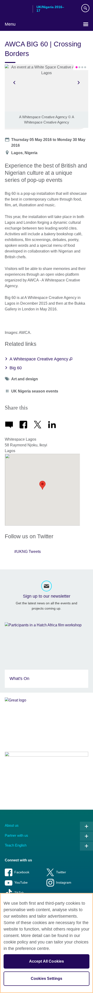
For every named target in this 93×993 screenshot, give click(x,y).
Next (79, 82)
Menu (10, 24)
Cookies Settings (46, 978)
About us (12, 825)
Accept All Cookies (46, 961)
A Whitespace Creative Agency (39, 359)
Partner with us (16, 835)
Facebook (21, 872)
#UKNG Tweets (27, 552)
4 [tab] (85, 67)
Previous (14, 82)
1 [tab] (77, 67)
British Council (17, 8)
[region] (46, 943)
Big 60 (16, 367)
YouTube (21, 882)
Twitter (61, 872)
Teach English (15, 845)
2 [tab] (79, 67)
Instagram (63, 882)
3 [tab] (82, 67)
